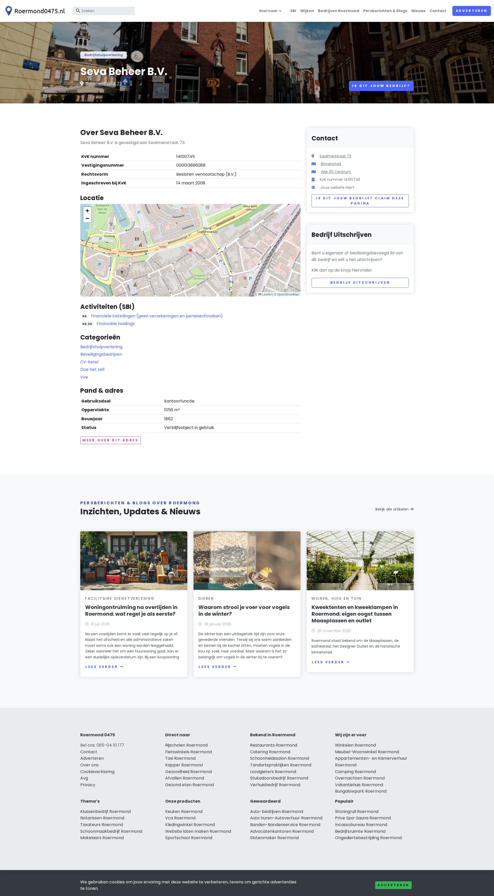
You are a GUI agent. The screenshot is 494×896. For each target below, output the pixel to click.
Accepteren (393, 885)
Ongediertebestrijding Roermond (368, 838)
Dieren (206, 598)
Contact (438, 10)
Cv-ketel (89, 362)
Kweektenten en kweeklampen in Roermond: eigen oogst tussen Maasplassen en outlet (355, 614)
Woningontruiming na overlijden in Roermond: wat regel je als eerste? (131, 610)
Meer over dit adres (110, 440)
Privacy (87, 785)
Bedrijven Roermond (338, 10)
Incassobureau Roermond (361, 825)
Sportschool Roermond (188, 838)
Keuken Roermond (183, 811)
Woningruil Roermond (356, 811)
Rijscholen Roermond (186, 745)
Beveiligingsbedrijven (101, 354)
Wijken (307, 10)
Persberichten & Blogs (385, 10)
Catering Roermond (270, 752)
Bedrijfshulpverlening (103, 55)
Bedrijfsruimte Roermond (360, 831)
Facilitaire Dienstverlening (120, 598)
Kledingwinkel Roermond (190, 825)
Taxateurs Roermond (101, 825)
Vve (84, 377)
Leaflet (266, 294)
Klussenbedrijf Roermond (105, 811)
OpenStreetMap (288, 294)
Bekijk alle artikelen (392, 509)
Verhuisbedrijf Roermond (275, 785)
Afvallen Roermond (184, 778)
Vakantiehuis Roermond (359, 785)
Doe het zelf (92, 369)
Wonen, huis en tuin (336, 598)
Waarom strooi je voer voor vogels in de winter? (244, 610)
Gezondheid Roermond (188, 772)
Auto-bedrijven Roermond (276, 811)
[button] (190, 250)
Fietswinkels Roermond (188, 752)
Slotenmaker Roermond (274, 838)
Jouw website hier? (337, 187)
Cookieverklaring (97, 772)
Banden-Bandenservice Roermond (285, 825)
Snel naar (268, 10)
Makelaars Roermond (102, 838)
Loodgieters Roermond (273, 772)
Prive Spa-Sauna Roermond (363, 818)
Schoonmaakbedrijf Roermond (111, 831)
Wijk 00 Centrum (336, 171)
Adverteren (472, 10)
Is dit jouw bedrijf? (381, 86)
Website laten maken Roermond (198, 831)
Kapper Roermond (184, 765)
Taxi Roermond (180, 758)
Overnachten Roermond (360, 778)
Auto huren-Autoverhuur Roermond (286, 818)
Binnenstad (331, 163)
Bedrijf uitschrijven (360, 282)
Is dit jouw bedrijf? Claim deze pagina (360, 200)
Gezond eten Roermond (189, 785)
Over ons (89, 765)
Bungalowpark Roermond (360, 791)
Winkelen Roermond (355, 745)
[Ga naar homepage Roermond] (34, 11)
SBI (293, 10)
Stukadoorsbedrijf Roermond (279, 778)
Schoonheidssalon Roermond (279, 758)
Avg (84, 778)
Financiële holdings (115, 324)
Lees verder (101, 667)
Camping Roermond (355, 772)
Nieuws (418, 10)
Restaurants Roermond (273, 745)
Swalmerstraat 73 (103, 83)
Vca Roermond (180, 818)
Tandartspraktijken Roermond (280, 765)
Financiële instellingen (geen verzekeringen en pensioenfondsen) (157, 316)
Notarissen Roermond (102, 818)
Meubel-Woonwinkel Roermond (367, 752)
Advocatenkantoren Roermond (282, 831)
